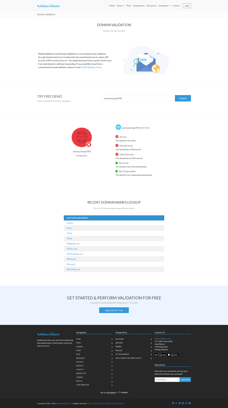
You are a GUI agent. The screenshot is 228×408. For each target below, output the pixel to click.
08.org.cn (71, 264)
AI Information (82, 385)
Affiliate (79, 362)
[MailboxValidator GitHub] (186, 403)
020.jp (69, 238)
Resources (152, 5)
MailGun (118, 350)
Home (112, 5)
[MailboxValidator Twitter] (176, 403)
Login (187, 6)
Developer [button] (163, 5)
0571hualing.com (75, 254)
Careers (79, 377)
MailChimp (119, 339)
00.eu (69, 228)
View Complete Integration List (128, 358)
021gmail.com (73, 243)
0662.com (71, 259)
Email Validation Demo (91, 67)
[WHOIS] (145, 127)
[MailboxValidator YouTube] (190, 403)
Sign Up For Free (114, 310)
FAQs (78, 354)
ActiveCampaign (122, 354)
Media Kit (80, 366)
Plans (128, 5)
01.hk (69, 233)
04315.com (72, 249)
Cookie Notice (119, 403)
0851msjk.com (73, 269)
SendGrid (119, 343)
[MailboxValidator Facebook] (173, 403)
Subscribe (185, 379)
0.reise (70, 223)
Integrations (139, 5)
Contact (176, 5)
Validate (183, 98)
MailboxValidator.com (64, 403)
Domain (79, 347)
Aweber (118, 347)
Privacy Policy (93, 403)
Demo (78, 343)
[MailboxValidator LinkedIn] (179, 403)
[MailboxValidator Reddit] (183, 403)
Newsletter (81, 373)
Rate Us (79, 381)
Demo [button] (120, 5)
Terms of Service (106, 403)
